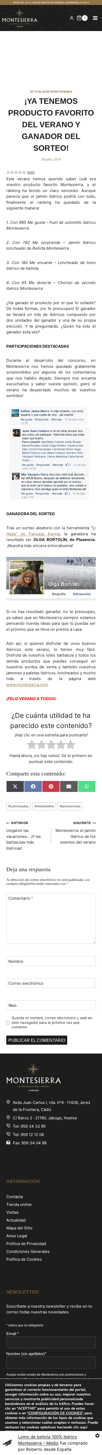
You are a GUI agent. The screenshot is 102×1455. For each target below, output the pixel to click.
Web (12, 1005)
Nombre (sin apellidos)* (26, 1353)
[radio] (32, 745)
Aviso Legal (16, 1235)
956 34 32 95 (33, 1126)
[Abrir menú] (95, 18)
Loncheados (18, 806)
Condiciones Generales (28, 1251)
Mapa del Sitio (19, 1227)
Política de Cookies (24, 1259)
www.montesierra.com (27, 684)
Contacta (14, 1196)
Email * (12, 1333)
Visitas (12, 1212)
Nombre (15, 961)
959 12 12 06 (32, 1134)
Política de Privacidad (26, 1243)
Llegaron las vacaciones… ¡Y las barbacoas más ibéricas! (23, 836)
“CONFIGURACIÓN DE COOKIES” (55, 1413)
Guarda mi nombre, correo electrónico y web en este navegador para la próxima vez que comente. (52, 1022)
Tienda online (19, 1204)
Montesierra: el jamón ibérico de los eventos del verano (75, 833)
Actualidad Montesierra (51, 91)
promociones (70, 806)
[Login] (71, 18)
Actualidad (16, 1220)
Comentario (20, 898)
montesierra (44, 806)
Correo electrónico (25, 983)
